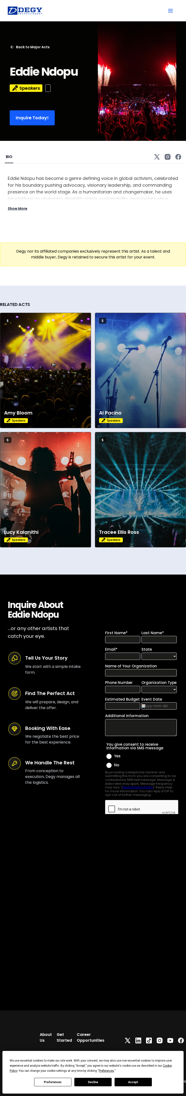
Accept (133, 1082)
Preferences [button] (106, 1070)
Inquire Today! (32, 118)
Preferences (53, 1082)
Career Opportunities (90, 1037)
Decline (93, 1082)
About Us (46, 1037)
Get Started (64, 1037)
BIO (9, 157)
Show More (17, 208)
